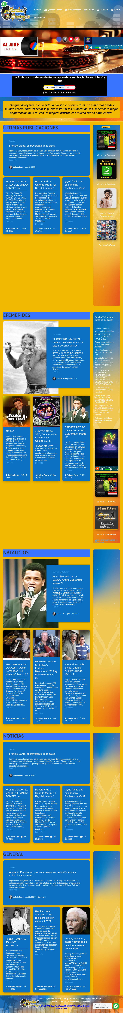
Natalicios (65, 572)
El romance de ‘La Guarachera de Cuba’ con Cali (104, 389)
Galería (53, 1002)
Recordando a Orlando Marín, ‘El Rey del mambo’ (45, 184)
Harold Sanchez (15, 987)
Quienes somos (54, 999)
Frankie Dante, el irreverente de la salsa (32, 145)
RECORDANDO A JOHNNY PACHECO (16, 942)
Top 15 (63, 1002)
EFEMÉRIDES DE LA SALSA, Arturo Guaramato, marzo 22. (67, 580)
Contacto (85, 1002)
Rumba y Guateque (106, 155)
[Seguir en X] (65, 39)
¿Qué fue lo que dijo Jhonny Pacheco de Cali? (75, 184)
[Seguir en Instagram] (77, 39)
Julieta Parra (18, 167)
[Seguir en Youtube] (71, 39)
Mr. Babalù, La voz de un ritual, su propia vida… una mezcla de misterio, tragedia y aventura (104, 362)
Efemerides (73, 1002)
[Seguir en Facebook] (59, 39)
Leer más (13, 160)
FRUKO (10, 431)
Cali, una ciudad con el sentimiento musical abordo (104, 420)
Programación (70, 999)
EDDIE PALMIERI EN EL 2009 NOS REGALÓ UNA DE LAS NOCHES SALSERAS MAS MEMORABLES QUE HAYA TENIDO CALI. (104, 377)
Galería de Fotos (107, 245)
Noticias (12, 141)
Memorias (96, 999)
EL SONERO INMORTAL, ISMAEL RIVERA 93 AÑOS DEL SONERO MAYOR (68, 342)
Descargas (85, 999)
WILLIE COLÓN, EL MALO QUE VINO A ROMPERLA (17, 184)
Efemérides (56, 334)
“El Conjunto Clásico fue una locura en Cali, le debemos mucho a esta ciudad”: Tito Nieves (104, 410)
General (12, 867)
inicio (41, 999)
